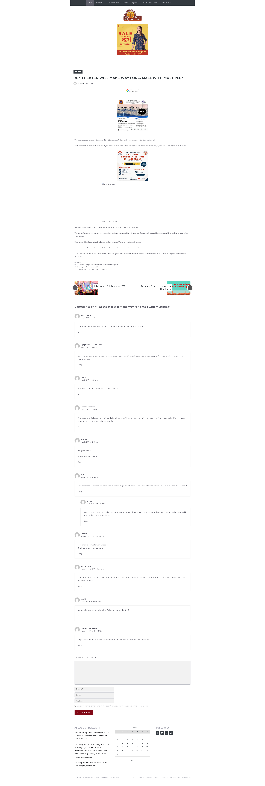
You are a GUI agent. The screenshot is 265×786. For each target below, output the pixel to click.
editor (82, 83)
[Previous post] (75, 288)
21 (137, 747)
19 (127, 747)
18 (122, 747)
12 (127, 743)
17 (117, 747)
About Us (134, 778)
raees (89, 501)
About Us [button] (165, 3)
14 (137, 743)
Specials (135, 3)
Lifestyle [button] (99, 3)
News (90, 3)
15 (142, 743)
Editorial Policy (175, 778)
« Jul (132, 760)
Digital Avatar (114, 778)
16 (147, 743)
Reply (80, 332)
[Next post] (190, 288)
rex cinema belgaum (85, 265)
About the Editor (145, 778)
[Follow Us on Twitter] (162, 733)
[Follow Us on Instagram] (166, 733)
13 (132, 743)
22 (142, 747)
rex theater (97, 265)
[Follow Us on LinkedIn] (171, 733)
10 (117, 743)
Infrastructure (114, 3)
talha (83, 377)
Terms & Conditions (161, 778)
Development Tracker (150, 3)
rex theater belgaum (110, 265)
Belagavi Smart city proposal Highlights (92, 269)
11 (122, 743)
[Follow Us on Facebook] (157, 733)
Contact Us (186, 778)
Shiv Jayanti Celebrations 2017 (88, 267)
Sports (125, 3)
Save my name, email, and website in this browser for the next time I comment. (112, 706)
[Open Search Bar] (176, 3)
